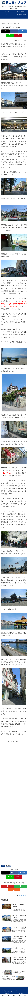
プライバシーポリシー (20, 991)
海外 (4, 865)
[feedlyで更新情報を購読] (20, 886)
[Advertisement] (14, 802)
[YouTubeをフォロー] (7, 886)
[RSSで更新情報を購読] (14, 889)
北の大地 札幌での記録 (7, 991)
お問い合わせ (21, 993)
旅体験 (8, 865)
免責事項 (7, 993)
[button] (25, 515)
